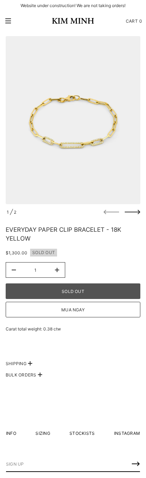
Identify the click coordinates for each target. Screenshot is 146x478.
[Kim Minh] (73, 21)
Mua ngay (73, 309)
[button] (134, 21)
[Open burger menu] (8, 21)
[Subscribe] (135, 464)
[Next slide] (132, 212)
